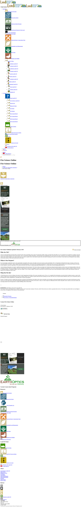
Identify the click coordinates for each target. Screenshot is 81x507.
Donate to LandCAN (7, 496)
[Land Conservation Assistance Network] (17, 6)
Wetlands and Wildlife (15, 58)
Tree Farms (13, 52)
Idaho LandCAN (13, 76)
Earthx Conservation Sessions (12, 134)
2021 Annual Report (14, 116)
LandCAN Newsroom (6, 439)
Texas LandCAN (13, 86)
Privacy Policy (3, 480)
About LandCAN (13, 98)
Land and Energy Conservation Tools (18, 40)
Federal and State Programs (16, 23)
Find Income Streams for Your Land (18, 30)
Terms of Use (3, 479)
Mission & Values (13, 105)
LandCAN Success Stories (16, 132)
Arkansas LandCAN (14, 66)
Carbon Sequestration (12, 32)
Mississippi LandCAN (13, 84)
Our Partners (12, 111)
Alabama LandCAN (14, 63)
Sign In (7, 144)
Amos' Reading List (10, 405)
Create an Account (14, 142)
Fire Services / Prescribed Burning (10, 297)
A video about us (10, 147)
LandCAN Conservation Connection (10, 167)
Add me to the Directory (7, 491)
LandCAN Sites (11, 61)
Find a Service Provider (12, 11)
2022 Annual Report (14, 113)
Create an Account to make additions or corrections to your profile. (12, 340)
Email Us (5, 499)
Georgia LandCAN (13, 73)
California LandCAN (14, 68)
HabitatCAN (12, 92)
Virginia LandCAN (13, 89)
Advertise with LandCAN (12, 146)
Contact (4, 148)
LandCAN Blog (13, 126)
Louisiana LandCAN (14, 79)
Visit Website (4, 308)
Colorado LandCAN (14, 71)
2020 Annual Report (14, 118)
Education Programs (7, 296)
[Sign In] (1, 157)
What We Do (12, 103)
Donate (9, 136)
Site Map (2, 478)
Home (4, 166)
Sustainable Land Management (17, 46)
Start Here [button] (5, 9)
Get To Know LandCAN (14, 100)
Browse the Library (14, 17)
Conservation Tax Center (11, 33)
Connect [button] (4, 93)
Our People (12, 108)
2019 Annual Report (14, 121)
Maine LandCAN (12, 81)
